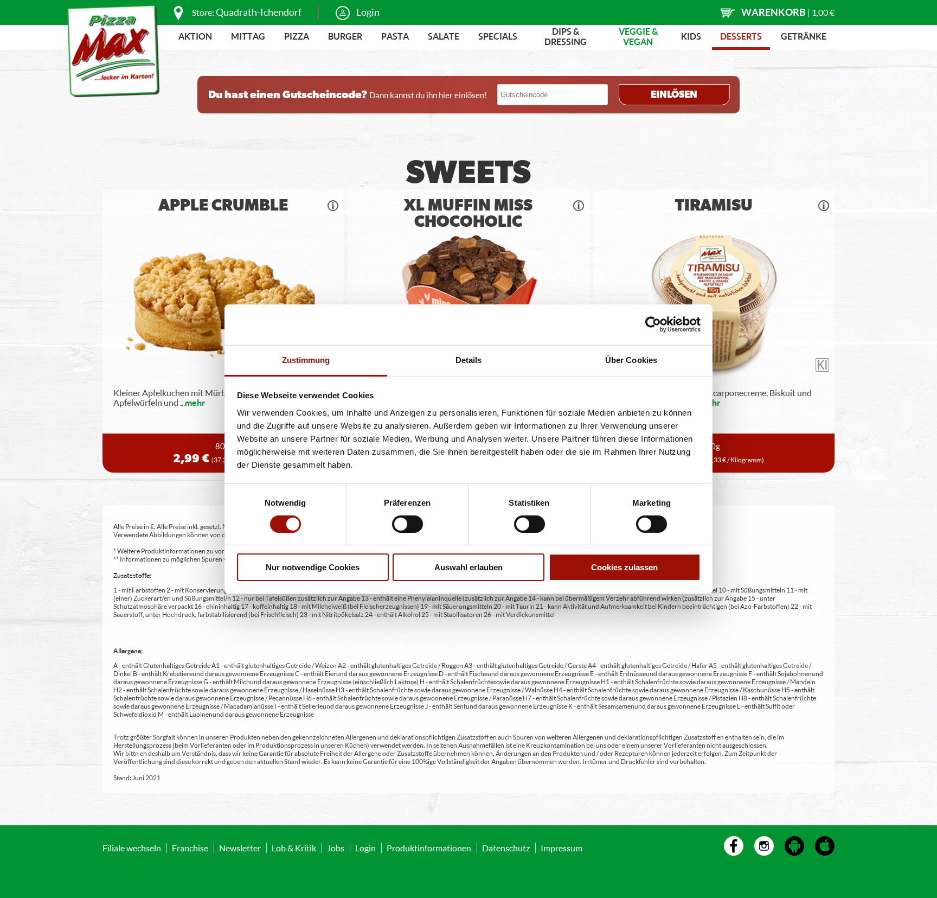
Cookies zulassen (624, 567)
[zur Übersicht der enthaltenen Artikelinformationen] (333, 205)
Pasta (395, 36)
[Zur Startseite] (113, 51)
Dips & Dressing (565, 36)
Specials (497, 36)
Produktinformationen (429, 848)
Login (368, 12)
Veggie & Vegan (638, 36)
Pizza (296, 36)
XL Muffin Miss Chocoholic (468, 214)
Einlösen (674, 95)
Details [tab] (468, 359)
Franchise (190, 848)
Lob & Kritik (294, 848)
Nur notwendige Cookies (313, 567)
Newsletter (240, 848)
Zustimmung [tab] (306, 359)
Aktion (195, 36)
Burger (345, 36)
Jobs (335, 848)
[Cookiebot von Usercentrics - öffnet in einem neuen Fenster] (653, 324)
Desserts (741, 36)
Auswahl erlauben (468, 567)
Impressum (561, 848)
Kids (691, 36)
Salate (443, 36)
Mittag (248, 36)
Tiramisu (714, 206)
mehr (195, 402)
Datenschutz (506, 848)
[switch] (407, 524)
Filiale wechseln (131, 848)
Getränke (803, 36)
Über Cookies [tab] (631, 359)
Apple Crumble (223, 206)
